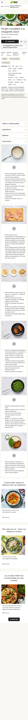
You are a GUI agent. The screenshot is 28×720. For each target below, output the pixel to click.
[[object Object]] (21, 41)
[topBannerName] (14, 11)
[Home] (2, 6)
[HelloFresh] (14, 2)
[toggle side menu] (2, 2)
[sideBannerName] (14, 110)
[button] (14, 129)
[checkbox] (1, 37)
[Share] (25, 41)
